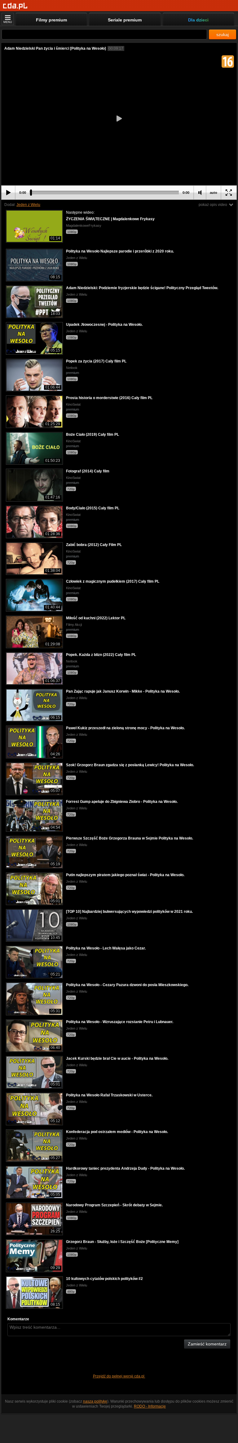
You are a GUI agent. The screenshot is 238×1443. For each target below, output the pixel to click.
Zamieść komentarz (207, 1343)
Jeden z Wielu (28, 205)
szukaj (222, 34)
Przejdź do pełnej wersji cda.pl (119, 1376)
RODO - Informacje (150, 1406)
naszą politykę (95, 1401)
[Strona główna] (15, 6)
